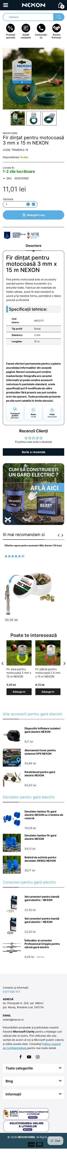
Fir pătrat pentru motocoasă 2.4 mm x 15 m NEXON (47, 672)
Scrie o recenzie (33, 452)
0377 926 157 (11, 991)
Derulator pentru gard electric (29, 797)
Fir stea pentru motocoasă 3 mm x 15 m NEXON (19, 672)
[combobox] (33, 17)
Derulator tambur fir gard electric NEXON (40, 837)
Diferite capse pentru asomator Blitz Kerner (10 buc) (33, 545)
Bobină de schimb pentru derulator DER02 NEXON (40, 859)
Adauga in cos (19, 692)
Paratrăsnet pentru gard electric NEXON (40, 773)
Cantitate (8, 199)
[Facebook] (20, 1057)
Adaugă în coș (36, 215)
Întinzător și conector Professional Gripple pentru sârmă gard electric (42, 944)
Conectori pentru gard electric (29, 882)
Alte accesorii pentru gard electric (32, 714)
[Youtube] (29, 1057)
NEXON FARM (10, 133)
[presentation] (58, 535)
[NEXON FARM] (33, 4)
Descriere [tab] (34, 246)
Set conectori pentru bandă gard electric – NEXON (42, 898)
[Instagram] (38, 1057)
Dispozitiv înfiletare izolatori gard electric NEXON (42, 730)
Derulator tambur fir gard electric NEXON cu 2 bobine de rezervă (44, 815)
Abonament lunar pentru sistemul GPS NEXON (40, 752)
